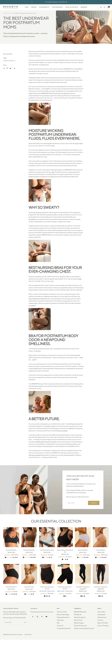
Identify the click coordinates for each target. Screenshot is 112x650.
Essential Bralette (11, 550)
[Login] (104, 7)
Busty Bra (44, 299)
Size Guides (60, 620)
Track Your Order (62, 612)
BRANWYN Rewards (80, 612)
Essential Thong (29, 587)
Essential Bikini (100, 550)
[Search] (101, 7)
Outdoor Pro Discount (80, 625)
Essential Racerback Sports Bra (65, 551)
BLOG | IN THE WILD (72, 7)
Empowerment (101, 617)
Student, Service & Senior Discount (84, 628)
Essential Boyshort (11, 587)
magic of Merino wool (35, 93)
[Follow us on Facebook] (33, 616)
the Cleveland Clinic (36, 368)
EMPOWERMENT (57, 7)
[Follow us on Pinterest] (42, 616)
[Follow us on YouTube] (46, 616)
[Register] (25, 622)
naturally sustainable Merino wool (38, 455)
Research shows (75, 424)
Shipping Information (63, 617)
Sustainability (101, 614)
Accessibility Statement (64, 628)
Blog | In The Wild (102, 623)
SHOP (26, 7)
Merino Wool (101, 612)
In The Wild (10, 13)
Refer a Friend (78, 620)
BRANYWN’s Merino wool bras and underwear (55, 93)
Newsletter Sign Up (79, 617)
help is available (62, 431)
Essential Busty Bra (29, 550)
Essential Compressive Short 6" (47, 588)
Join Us (94, 503)
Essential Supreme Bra (47, 550)
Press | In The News (103, 625)
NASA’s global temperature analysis (46, 442)
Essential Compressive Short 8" (65, 588)
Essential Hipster (83, 550)
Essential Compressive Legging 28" (82, 588)
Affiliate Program (79, 623)
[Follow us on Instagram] (37, 616)
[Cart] (108, 7)
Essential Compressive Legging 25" (100, 588)
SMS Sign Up (77, 614)
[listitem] (4, 68)
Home (4, 13)
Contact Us (60, 625)
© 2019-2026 (28, 634)
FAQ (58, 623)
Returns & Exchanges (63, 614)
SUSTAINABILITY (44, 7)
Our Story (100, 620)
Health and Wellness (9, 60)
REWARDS (84, 7)
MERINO (33, 7)
